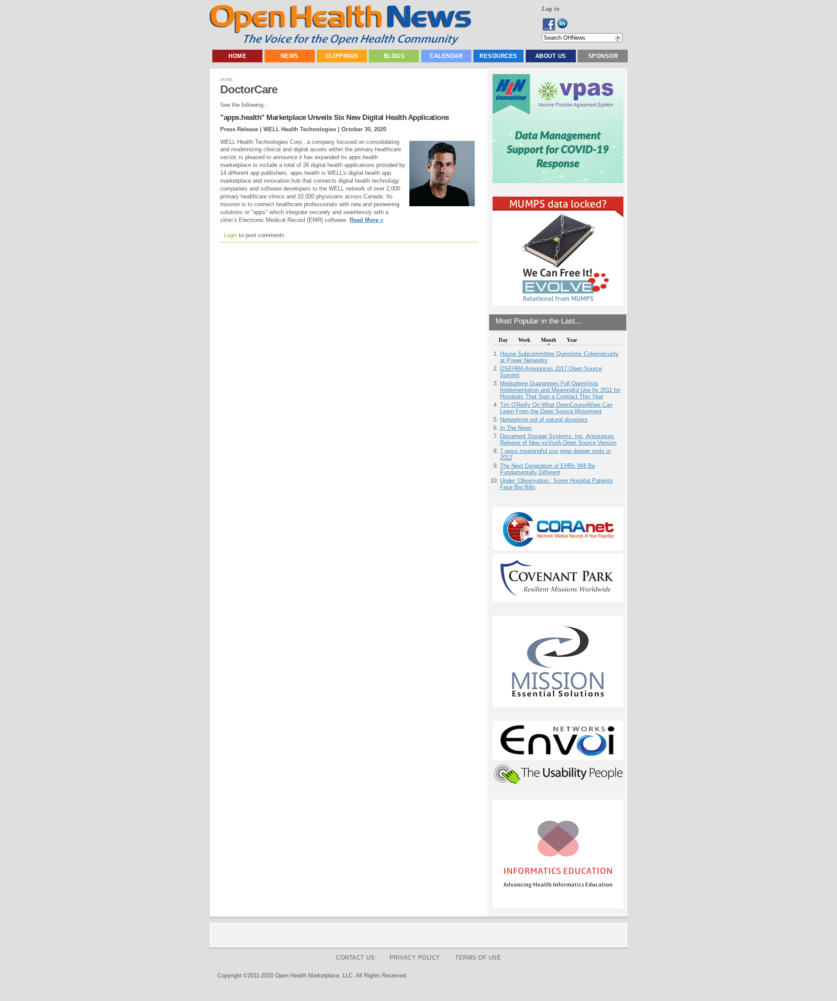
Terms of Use (478, 957)
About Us (550, 56)
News (290, 56)
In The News (516, 428)
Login (230, 235)
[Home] (340, 43)
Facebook (549, 24)
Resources (498, 56)
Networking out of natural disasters (544, 419)
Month (548, 340)
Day (503, 340)
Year (572, 340)
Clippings (341, 56)
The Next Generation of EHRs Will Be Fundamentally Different (547, 469)
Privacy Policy (415, 957)
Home (237, 56)
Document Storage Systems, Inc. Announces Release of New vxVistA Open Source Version (558, 439)
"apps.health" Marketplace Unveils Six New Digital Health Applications (334, 117)
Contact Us (355, 957)
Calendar (446, 56)
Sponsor (603, 56)
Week (524, 340)
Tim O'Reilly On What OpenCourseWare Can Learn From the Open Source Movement (556, 408)
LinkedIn (564, 24)
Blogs (394, 56)
